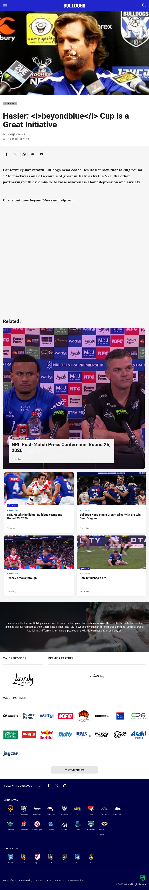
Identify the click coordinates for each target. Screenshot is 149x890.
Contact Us (59, 880)
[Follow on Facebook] (48, 785)
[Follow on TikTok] (40, 785)
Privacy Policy (25, 880)
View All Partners (74, 770)
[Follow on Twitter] (56, 785)
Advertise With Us (76, 880)
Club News (10, 104)
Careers (40, 880)
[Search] (144, 5)
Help (49, 880)
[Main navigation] (5, 6)
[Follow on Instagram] (64, 785)
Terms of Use (9, 880)
